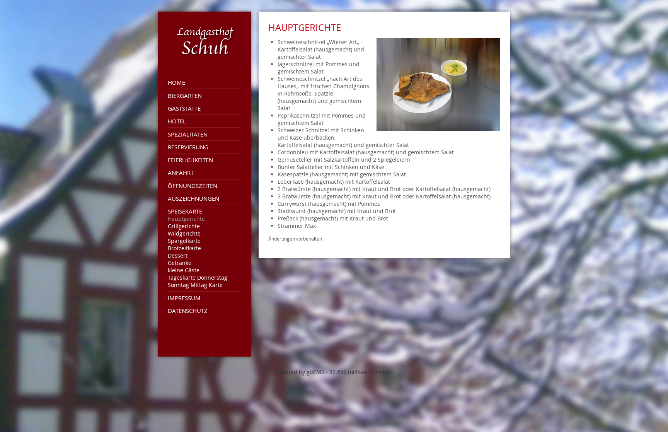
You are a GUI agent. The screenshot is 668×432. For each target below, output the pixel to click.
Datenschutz (188, 310)
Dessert (177, 255)
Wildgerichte (184, 233)
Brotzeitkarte (184, 248)
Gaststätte (184, 108)
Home (176, 82)
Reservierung (188, 147)
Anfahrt (181, 172)
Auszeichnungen (193, 198)
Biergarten (185, 95)
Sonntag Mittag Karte (195, 285)
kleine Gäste (183, 270)
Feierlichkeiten (190, 160)
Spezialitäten (188, 134)
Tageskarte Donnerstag (197, 277)
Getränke (179, 262)
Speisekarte (185, 211)
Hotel (177, 121)
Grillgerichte (184, 226)
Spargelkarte (184, 240)
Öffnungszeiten (192, 186)
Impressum (184, 298)
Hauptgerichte (186, 218)
